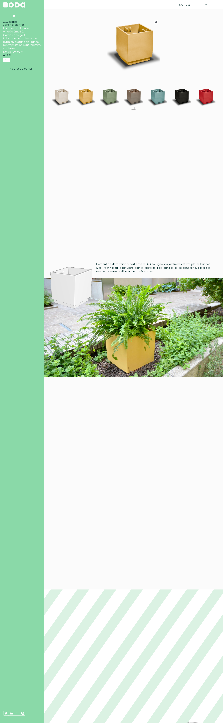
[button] (156, 22)
